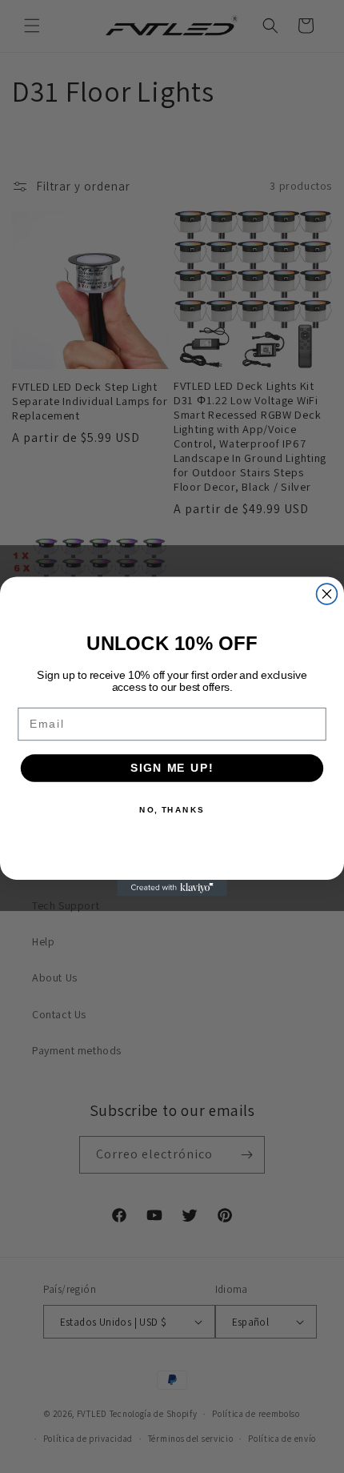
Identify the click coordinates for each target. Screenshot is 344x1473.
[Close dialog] (327, 594)
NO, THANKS (172, 809)
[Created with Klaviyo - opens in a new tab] (172, 888)
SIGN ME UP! (172, 768)
